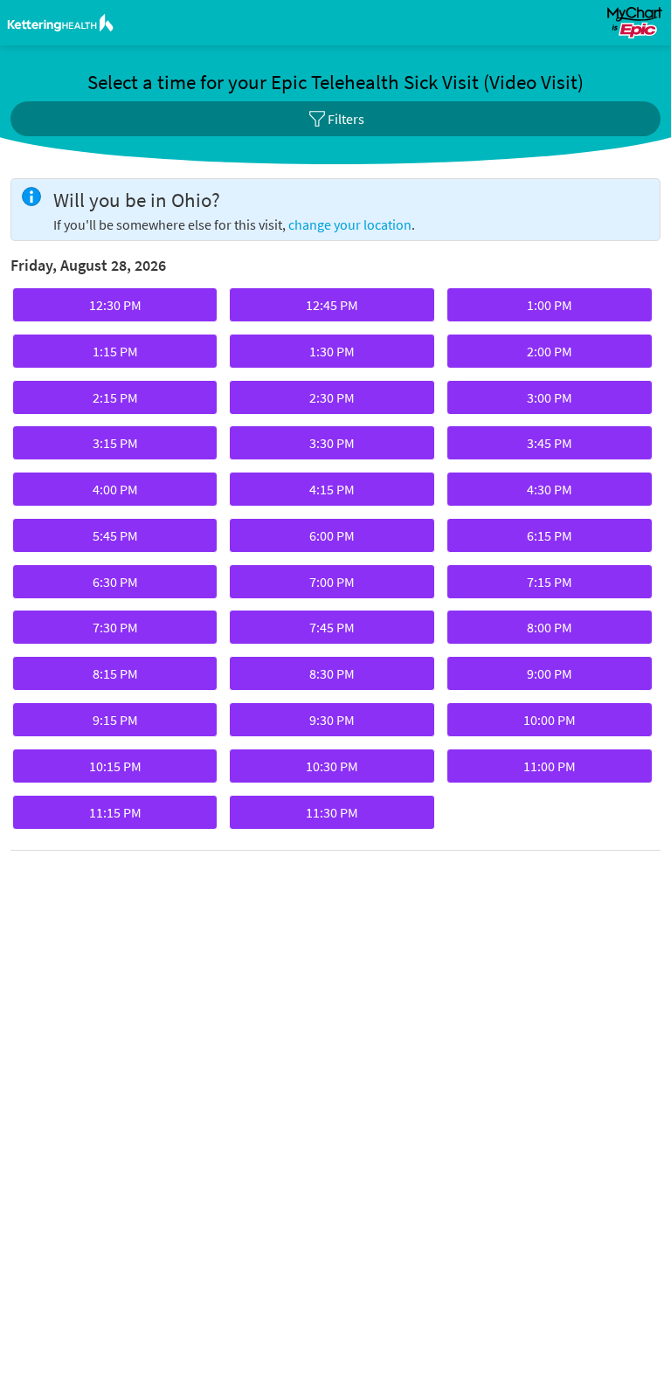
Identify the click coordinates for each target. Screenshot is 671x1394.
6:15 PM (511, 540)
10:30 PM (295, 770)
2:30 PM (293, 402)
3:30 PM (293, 447)
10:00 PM (513, 724)
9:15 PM (77, 724)
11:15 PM (79, 817)
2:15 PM (77, 402)
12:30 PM (79, 309)
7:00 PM (293, 586)
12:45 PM (295, 309)
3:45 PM (511, 447)
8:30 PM (293, 678)
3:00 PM (511, 402)
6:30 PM (77, 586)
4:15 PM (293, 493)
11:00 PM (513, 770)
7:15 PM (511, 586)
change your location (350, 224)
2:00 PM (511, 355)
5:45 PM (77, 540)
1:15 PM (77, 355)
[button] (335, 118)
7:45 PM (293, 631)
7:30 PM (77, 631)
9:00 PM (511, 678)
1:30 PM (293, 355)
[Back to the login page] (60, 22)
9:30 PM (293, 724)
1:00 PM (511, 309)
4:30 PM (511, 493)
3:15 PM (77, 447)
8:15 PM (77, 678)
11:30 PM (295, 817)
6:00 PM (293, 540)
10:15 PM (79, 770)
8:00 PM (511, 631)
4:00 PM (77, 493)
